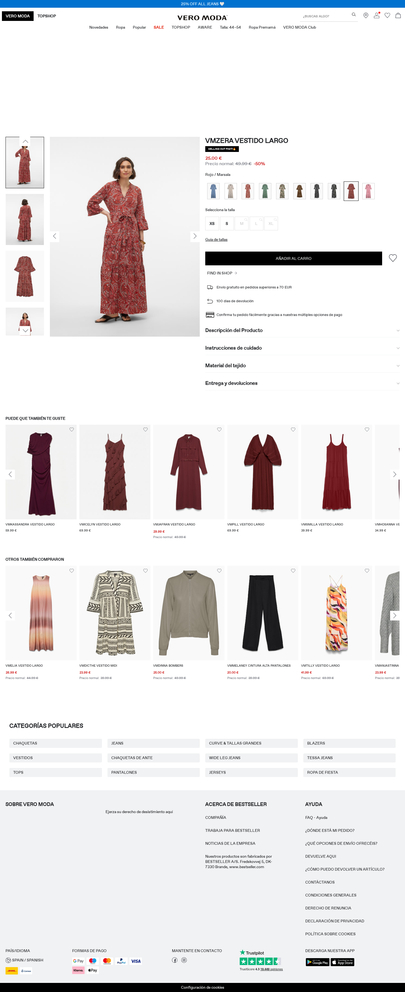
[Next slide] (394, 475)
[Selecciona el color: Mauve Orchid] (368, 191)
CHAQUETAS (25, 743)
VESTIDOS (23, 758)
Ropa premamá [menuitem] (262, 27)
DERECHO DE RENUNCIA (328, 908)
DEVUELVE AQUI (320, 856)
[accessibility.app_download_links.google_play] (317, 965)
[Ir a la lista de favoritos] (387, 17)
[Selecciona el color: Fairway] (265, 191)
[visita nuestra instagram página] (184, 961)
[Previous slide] (10, 475)
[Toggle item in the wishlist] (392, 258)
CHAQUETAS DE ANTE (132, 758)
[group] (41, 485)
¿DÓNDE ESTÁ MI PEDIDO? (330, 830)
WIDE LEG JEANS (225, 758)
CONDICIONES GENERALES (331, 895)
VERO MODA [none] (18, 16)
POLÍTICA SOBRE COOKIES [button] (330, 934)
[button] (212, 223)
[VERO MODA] (202, 19)
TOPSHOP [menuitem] (181, 27)
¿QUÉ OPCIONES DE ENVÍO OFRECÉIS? (341, 843)
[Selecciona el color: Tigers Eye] (299, 191)
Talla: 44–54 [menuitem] (230, 27)
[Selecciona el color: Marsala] (351, 191)
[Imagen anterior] (25, 141)
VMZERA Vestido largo (246, 140)
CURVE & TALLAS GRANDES (235, 743)
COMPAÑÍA (215, 817)
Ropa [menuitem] (120, 27)
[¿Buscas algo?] (354, 14)
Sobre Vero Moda (30, 804)
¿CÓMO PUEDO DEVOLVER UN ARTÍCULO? (345, 869)
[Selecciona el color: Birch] (248, 191)
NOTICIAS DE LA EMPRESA (230, 843)
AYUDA (313, 804)
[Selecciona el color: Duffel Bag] (282, 191)
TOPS (18, 772)
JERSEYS (217, 772)
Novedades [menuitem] (98, 27)
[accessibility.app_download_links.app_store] (342, 965)
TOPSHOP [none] (46, 16)
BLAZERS (316, 743)
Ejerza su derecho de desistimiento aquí (139, 812)
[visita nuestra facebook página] (174, 961)
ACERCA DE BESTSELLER (236, 804)
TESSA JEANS (320, 758)
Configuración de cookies (202, 987)
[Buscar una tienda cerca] (366, 17)
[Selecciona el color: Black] (316, 191)
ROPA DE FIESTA (322, 772)
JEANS (117, 743)
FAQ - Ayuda (316, 817)
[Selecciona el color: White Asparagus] (231, 191)
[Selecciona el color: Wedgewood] (213, 191)
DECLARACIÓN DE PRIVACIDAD (334, 921)
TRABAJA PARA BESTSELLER (232, 830)
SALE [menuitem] (159, 27)
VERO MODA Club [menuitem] (299, 27)
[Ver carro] (398, 16)
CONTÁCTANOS (320, 882)
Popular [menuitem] (139, 27)
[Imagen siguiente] (25, 330)
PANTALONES (124, 772)
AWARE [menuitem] (205, 27)
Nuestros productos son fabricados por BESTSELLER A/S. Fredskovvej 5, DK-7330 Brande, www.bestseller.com (238, 861)
